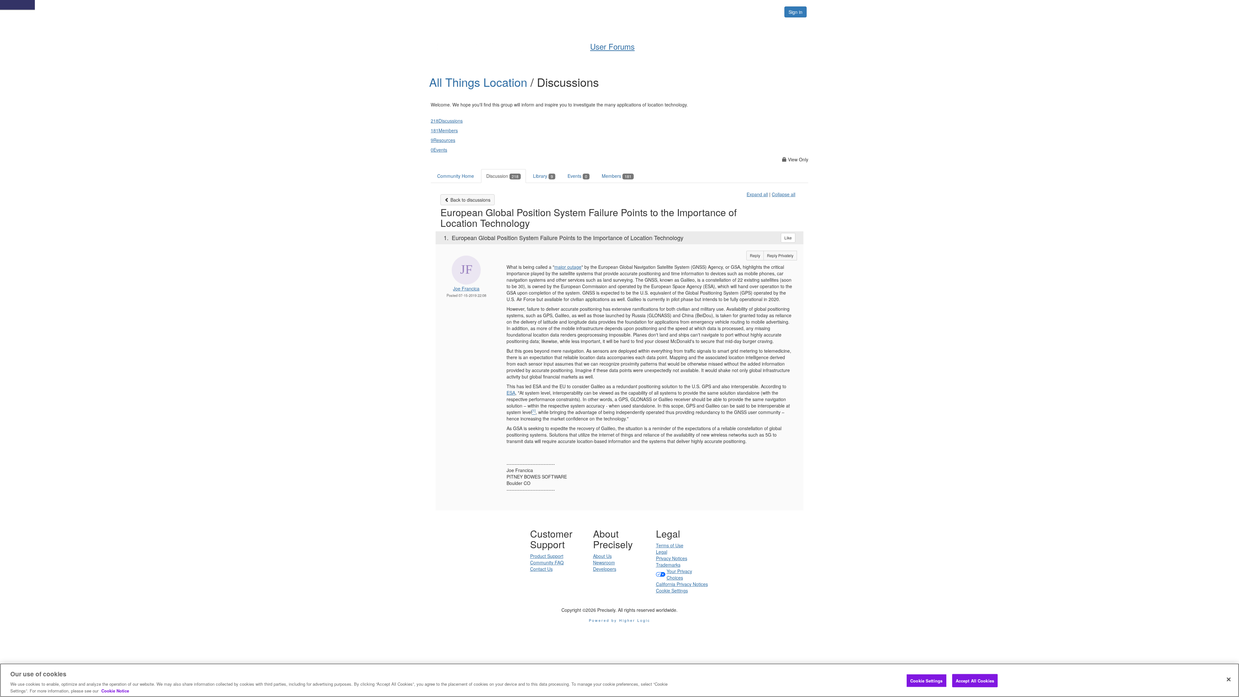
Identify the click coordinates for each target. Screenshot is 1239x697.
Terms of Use (669, 545)
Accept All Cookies (975, 681)
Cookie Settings (672, 590)
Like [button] (788, 237)
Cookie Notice (115, 690)
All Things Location (479, 82)
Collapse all (783, 194)
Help (607, 11)
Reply (755, 255)
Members (616, 176)
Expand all (757, 194)
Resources (738, 11)
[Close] (1229, 679)
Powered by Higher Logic (619, 620)
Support (634, 11)
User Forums (612, 46)
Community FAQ (547, 562)
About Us (602, 556)
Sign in (795, 12)
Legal (661, 552)
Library (543, 176)
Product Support (546, 556)
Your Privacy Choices (679, 574)
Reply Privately (780, 255)
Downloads (669, 11)
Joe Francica (466, 288)
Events (577, 176)
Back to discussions (469, 200)
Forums (704, 11)
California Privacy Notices (682, 584)
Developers (604, 569)
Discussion (502, 176)
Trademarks (668, 564)
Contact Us (541, 569)
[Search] (771, 11)
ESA (511, 392)
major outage (567, 267)
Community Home (455, 176)
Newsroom (604, 562)
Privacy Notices (671, 558)
